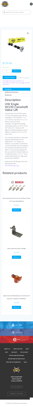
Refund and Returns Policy (16, 359)
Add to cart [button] (17, 210)
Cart (6, 352)
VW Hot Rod (6, 84)
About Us (7, 349)
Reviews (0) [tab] (8, 95)
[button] (27, 33)
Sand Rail (27, 83)
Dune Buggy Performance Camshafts (12, 81)
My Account (24, 352)
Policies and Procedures (16, 355)
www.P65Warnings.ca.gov (12, 165)
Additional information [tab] (11, 92)
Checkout (14, 352)
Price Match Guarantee (13, 362)
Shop (27, 349)
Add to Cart (16, 71)
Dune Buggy (21, 83)
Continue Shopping (9, 77)
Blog (25, 362)
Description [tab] (8, 89)
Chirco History (18, 349)
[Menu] (31, 4)
